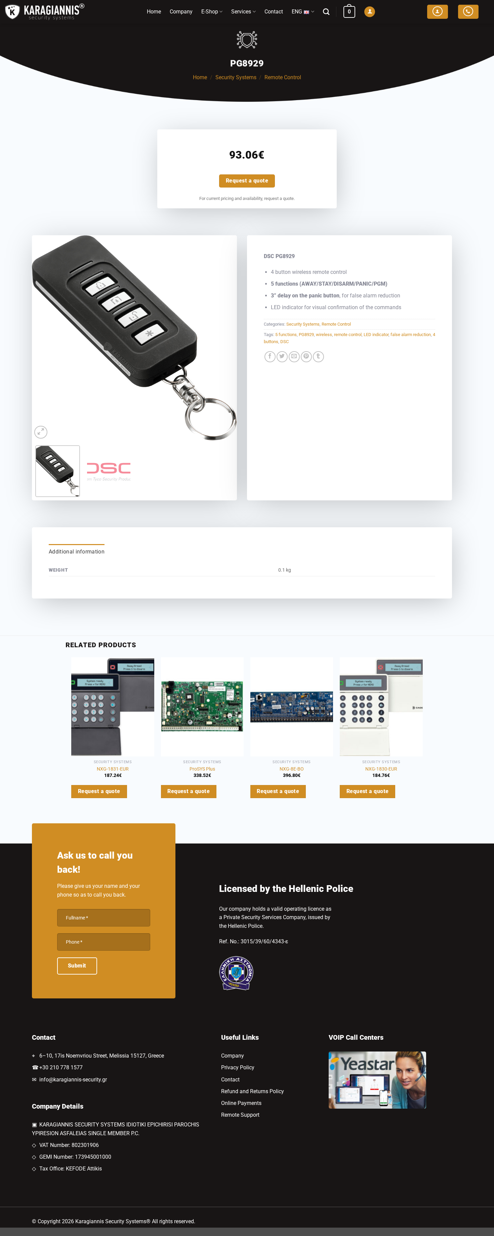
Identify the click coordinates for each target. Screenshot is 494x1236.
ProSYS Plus (202, 769)
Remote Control (282, 77)
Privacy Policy (237, 1067)
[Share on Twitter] (282, 356)
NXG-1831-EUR (113, 769)
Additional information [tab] (77, 551)
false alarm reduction (410, 334)
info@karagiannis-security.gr (73, 1079)
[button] (349, 12)
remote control (348, 334)
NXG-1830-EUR (381, 769)
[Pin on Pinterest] (306, 356)
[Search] (326, 11)
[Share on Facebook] (270, 356)
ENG (297, 11)
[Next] (224, 337)
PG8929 (306, 334)
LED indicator (376, 334)
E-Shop (209, 11)
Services (241, 11)
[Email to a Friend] (294, 356)
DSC (284, 341)
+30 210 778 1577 (61, 1067)
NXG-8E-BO (292, 769)
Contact (273, 11)
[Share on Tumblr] (318, 356)
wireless (324, 334)
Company (181, 11)
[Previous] (44, 337)
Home (154, 11)
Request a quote (247, 181)
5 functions (286, 334)
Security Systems (235, 77)
